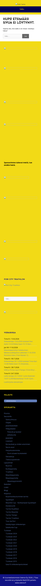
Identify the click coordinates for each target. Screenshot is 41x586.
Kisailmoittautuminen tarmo (17, 496)
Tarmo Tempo (11, 515)
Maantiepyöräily (12, 475)
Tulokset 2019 (11, 549)
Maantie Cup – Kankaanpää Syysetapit (21, 503)
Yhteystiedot (10, 429)
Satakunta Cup (11, 527)
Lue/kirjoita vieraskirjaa (13, 382)
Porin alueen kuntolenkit (17, 453)
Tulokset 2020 (11, 546)
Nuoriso (9, 466)
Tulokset (7, 530)
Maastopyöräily (12, 478)
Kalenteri (7, 484)
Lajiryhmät (8, 462)
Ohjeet (8, 422)
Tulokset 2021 (11, 543)
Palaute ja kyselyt (14, 432)
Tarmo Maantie (12, 512)
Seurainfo (8, 416)
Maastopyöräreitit (14, 481)
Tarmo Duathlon (12, 509)
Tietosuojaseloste (13, 459)
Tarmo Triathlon (12, 518)
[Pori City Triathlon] (12, 285)
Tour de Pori (11, 521)
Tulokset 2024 (11, 533)
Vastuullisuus (11, 419)
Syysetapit (10, 499)
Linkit (6, 487)
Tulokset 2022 (11, 539)
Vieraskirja (10, 456)
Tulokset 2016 (11, 558)
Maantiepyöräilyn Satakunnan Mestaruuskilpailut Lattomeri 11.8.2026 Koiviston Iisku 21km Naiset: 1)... (20, 352)
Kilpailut (7, 493)
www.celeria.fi (20, 583)
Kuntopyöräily (11, 469)
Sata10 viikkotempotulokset (17, 564)
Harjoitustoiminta (13, 450)
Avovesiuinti (10, 506)
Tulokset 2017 (11, 555)
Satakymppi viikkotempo (15, 524)
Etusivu (7, 413)
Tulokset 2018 (11, 552)
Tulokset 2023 (11, 536)
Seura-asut (10, 447)
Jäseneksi (9, 438)
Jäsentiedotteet (12, 425)
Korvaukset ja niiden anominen (18, 444)
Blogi (6, 490)
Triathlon (9, 472)
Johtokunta (11, 435)
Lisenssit (9, 441)
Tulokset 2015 (11, 561)
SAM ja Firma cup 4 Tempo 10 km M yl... (20, 370)
